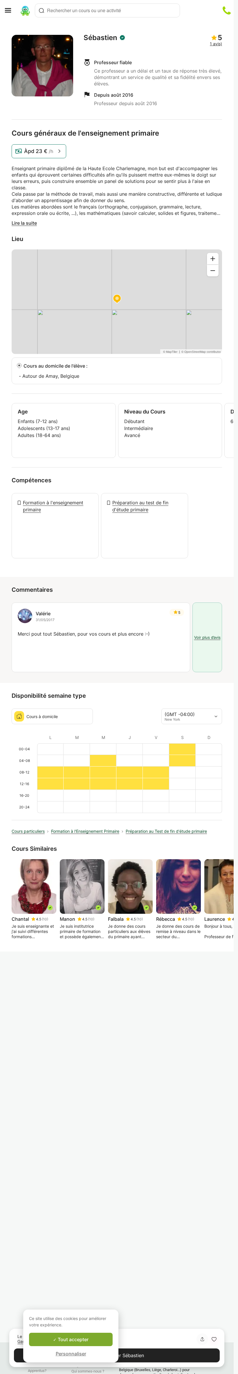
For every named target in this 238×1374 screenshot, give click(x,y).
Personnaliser (71, 1354)
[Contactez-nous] (227, 10)
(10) (45, 919)
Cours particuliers (28, 831)
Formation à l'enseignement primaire (53, 506)
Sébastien (100, 37)
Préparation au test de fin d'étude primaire (140, 506)
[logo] (25, 10)
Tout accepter (73, 1339)
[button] (214, 1339)
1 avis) (216, 43)
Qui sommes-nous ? (87, 1371)
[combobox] (107, 10)
